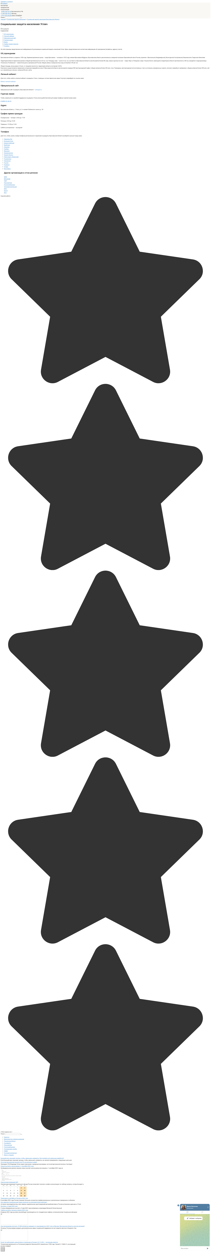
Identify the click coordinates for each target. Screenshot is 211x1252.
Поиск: (3, 17)
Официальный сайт (10, 38)
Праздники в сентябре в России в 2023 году (14, 1198)
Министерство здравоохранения (14, 1139)
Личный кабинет (9, 36)
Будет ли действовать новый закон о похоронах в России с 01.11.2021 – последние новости (29, 1242)
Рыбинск (7, 165)
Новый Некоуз (8, 155)
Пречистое (7, 161)
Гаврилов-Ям (8, 139)
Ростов (6, 163)
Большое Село (8, 141)
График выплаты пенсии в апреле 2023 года (14, 1210)
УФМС (6, 1151)
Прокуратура (8, 1145)
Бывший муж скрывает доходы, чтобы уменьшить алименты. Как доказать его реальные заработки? (32, 1158)
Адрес (6, 42)
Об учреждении (9, 34)
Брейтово (7, 145)
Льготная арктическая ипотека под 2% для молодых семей (19, 1162)
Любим (6, 149)
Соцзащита (7, 1143)
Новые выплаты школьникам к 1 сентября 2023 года (17, 1166)
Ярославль (7, 169)
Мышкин (7, 151)
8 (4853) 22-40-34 (6, 101)
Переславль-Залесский (11, 157)
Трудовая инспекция (10, 1153)
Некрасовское (8, 153)
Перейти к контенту (7, 1)
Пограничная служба (10, 1149)
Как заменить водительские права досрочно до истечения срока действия (24, 1202)
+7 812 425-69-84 (6, 15)
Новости (6, 1137)
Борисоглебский (9, 143)
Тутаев (6, 167)
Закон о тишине (9, 1155)
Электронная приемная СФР (9, 1182)
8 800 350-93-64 (6, 11)
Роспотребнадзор (9, 1147)
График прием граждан (11, 44)
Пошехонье (7, 159)
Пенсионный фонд (9, 1141)
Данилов (6, 147)
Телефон (6, 46)
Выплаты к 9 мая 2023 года (9, 1206)
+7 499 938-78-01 (6, 13)
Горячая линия (8, 40)
